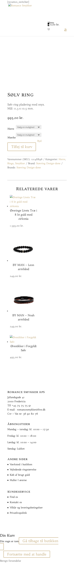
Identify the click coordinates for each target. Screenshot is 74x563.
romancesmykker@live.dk (31, 409)
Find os (14, 496)
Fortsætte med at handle (26, 554)
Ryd (39, 140)
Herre (11, 128)
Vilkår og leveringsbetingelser (26, 507)
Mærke (12, 137)
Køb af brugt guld (20, 474)
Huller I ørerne (18, 480)
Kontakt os (16, 502)
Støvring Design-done (48, 163)
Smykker (20, 163)
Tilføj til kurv (21, 147)
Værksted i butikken (21, 464)
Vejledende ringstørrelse (23, 469)
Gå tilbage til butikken (40, 541)
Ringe (10, 163)
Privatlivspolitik (18, 512)
